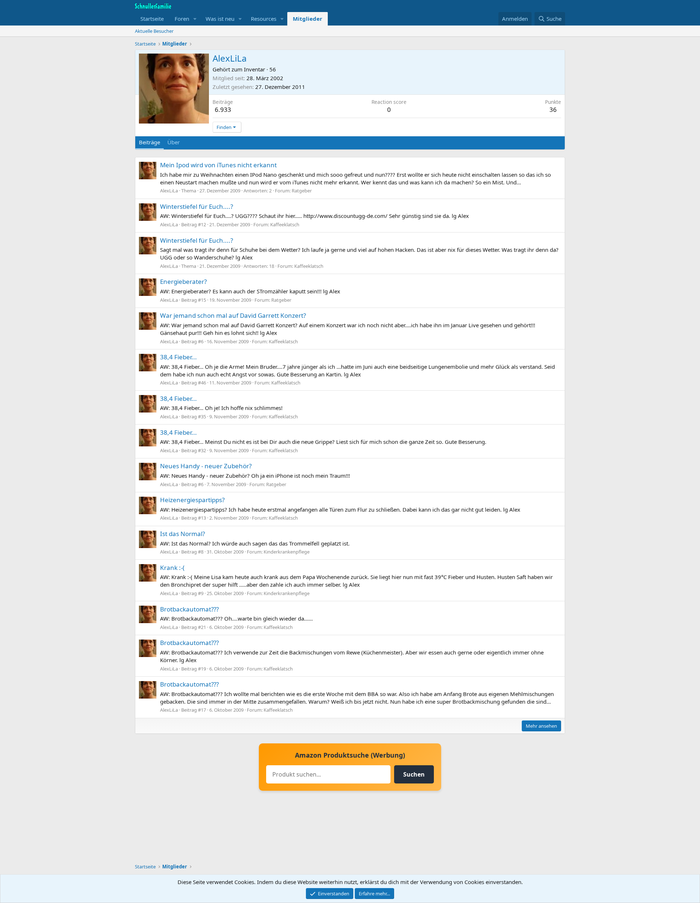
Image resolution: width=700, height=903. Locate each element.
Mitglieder (307, 18)
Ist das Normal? (182, 533)
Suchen (414, 774)
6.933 (223, 109)
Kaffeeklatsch (284, 224)
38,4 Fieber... (178, 357)
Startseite (152, 18)
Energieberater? (183, 281)
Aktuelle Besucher (154, 31)
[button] (195, 19)
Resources (263, 18)
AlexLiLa (169, 190)
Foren (182, 18)
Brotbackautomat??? (189, 609)
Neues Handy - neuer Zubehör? (206, 466)
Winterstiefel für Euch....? (196, 206)
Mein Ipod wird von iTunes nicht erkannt (218, 165)
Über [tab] (173, 142)
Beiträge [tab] (149, 142)
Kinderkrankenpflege (287, 551)
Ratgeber (302, 190)
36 (553, 109)
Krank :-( (172, 567)
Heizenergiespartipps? (192, 500)
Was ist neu (220, 18)
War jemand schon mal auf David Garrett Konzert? (233, 315)
